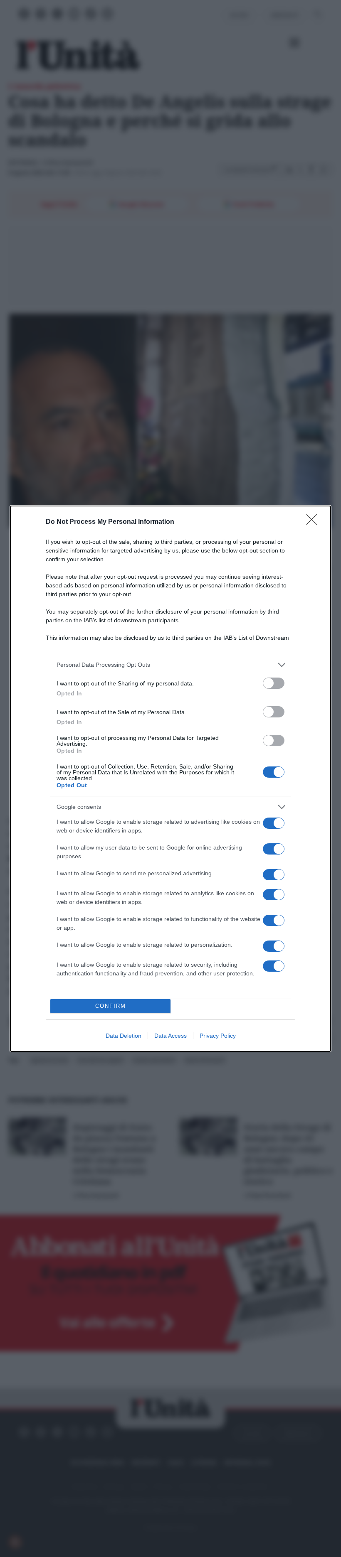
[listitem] (170, 665)
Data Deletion (123, 1035)
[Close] (314, 522)
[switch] (273, 683)
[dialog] (170, 778)
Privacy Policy (218, 1035)
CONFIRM (110, 1006)
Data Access (170, 1035)
